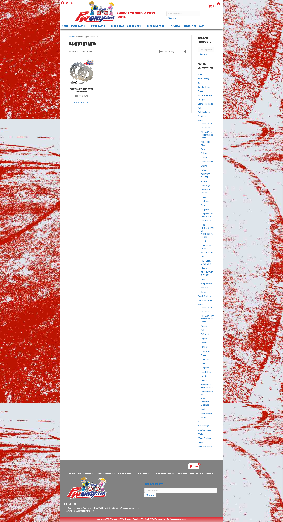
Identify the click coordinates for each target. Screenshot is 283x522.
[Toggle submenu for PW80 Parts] (107, 26)
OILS (203, 256)
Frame (204, 197)
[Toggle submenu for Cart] (206, 26)
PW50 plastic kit (205, 300)
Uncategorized (204, 430)
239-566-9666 (112, 507)
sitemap (183, 519)
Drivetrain (205, 334)
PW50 (200, 120)
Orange (201, 99)
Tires (203, 292)
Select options (81, 102)
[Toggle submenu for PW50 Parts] (87, 26)
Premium (202, 116)
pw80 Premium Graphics (205, 401)
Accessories (206, 123)
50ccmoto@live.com (85, 510)
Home (71, 36)
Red (199, 421)
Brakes (204, 149)
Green (200, 91)
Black (200, 74)
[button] (62, 2)
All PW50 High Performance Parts (207, 134)
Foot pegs (205, 185)
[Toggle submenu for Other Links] (143, 26)
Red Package (203, 425)
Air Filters (205, 127)
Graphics (205, 209)
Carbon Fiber (207, 161)
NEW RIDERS (207, 252)
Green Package (205, 95)
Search (172, 18)
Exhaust (204, 170)
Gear (203, 205)
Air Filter (205, 311)
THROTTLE (206, 287)
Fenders (204, 181)
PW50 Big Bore (205, 296)
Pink (199, 108)
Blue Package (204, 87)
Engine (204, 165)
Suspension (206, 283)
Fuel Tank (205, 201)
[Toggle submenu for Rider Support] (166, 26)
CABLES (205, 157)
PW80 (200, 304)
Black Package (204, 78)
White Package (205, 438)
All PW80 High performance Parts (207, 318)
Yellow (201, 442)
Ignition (204, 241)
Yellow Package (205, 446)
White (200, 434)
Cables (204, 153)
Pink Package (204, 112)
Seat (203, 279)
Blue (200, 82)
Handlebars (206, 220)
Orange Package (205, 103)
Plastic (204, 268)
